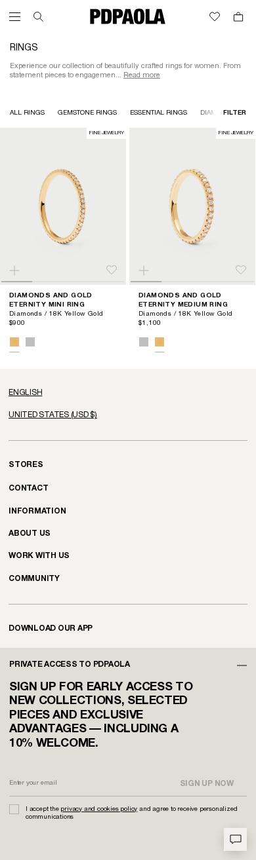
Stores (26, 464)
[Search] (38, 17)
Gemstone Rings (87, 113)
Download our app (51, 628)
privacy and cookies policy (98, 809)
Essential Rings (158, 113)
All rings (27, 113)
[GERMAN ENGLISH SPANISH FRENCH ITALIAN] (128, 393)
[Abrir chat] (235, 839)
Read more (141, 75)
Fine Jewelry (106, 133)
